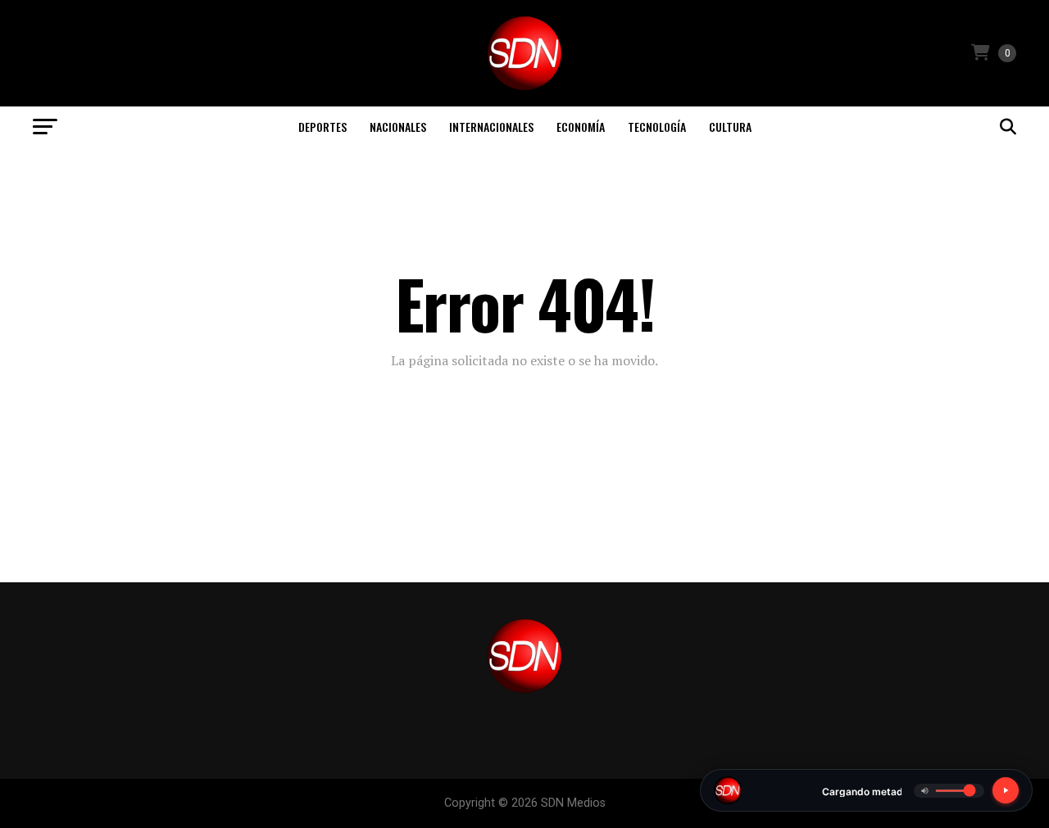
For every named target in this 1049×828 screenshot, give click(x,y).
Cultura (730, 126)
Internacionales (491, 126)
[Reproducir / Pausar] (1005, 790)
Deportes (322, 126)
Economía (580, 126)
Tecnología (657, 126)
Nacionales (398, 126)
